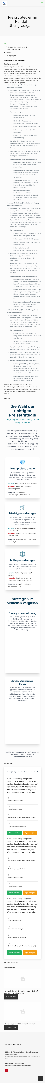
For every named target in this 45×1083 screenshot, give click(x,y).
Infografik (9, 52)
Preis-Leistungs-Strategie (17, 826)
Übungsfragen (11, 56)
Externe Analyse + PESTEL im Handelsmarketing (20, 1024)
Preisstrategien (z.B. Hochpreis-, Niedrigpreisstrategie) (17, 48)
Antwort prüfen (14, 833)
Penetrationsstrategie (15, 800)
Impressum (9, 1063)
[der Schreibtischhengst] (4, 3)
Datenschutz (19, 1063)
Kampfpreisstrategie (15, 809)
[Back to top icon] (40, 1078)
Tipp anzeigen (30, 833)
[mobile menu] (42, 3)
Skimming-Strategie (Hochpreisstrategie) (22, 817)
